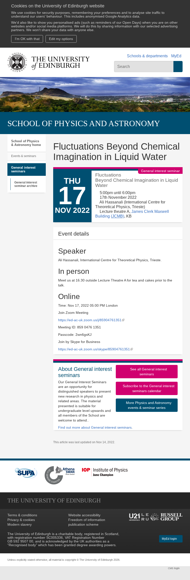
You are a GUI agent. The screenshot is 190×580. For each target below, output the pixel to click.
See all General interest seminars (148, 371)
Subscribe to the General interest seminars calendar (148, 388)
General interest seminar (160, 171)
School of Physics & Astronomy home (26, 143)
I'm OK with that (27, 39)
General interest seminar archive (25, 184)
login (174, 568)
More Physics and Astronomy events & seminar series (148, 405)
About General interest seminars (85, 372)
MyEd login (170, 538)
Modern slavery (19, 524)
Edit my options (61, 39)
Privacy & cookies (21, 520)
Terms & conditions (22, 515)
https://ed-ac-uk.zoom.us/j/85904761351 (91, 320)
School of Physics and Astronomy (83, 123)
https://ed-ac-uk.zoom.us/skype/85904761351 (95, 349)
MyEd (176, 56)
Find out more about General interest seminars (95, 427)
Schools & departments (147, 56)
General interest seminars (23, 169)
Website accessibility (84, 515)
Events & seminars (23, 156)
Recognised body (22, 545)
